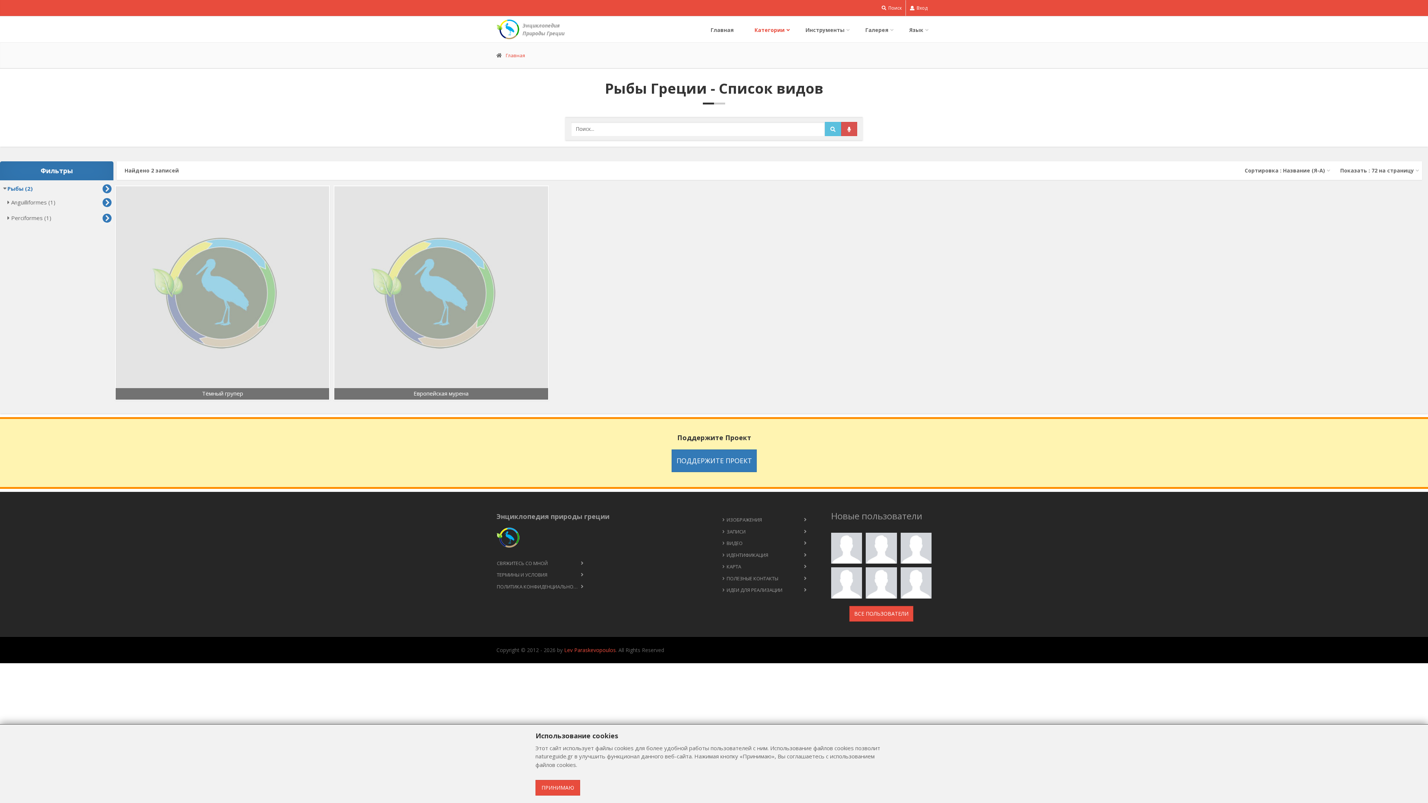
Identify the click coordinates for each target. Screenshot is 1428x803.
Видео (735, 543)
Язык (916, 29)
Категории (770, 29)
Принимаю (557, 787)
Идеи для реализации (754, 590)
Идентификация (747, 555)
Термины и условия (522, 574)
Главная (722, 29)
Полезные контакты (752, 578)
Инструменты (825, 29)
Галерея (876, 29)
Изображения (744, 519)
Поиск (894, 8)
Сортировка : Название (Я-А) (1285, 170)
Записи (736, 531)
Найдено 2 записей (152, 170)
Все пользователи (881, 613)
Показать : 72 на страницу (1377, 170)
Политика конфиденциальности (539, 586)
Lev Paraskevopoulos (590, 650)
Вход (921, 8)
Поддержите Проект (714, 460)
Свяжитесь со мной (522, 563)
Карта (734, 566)
